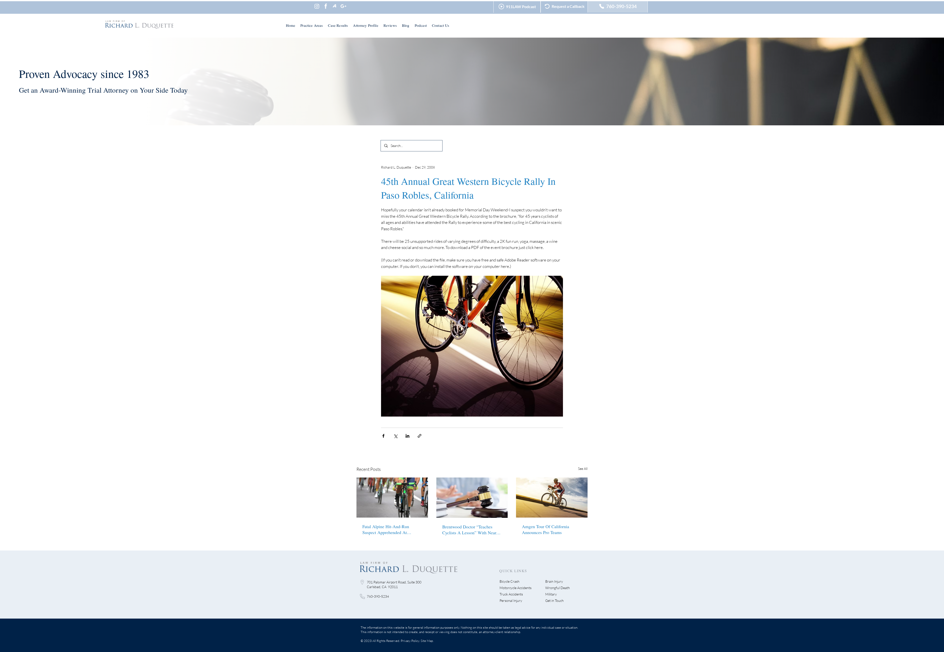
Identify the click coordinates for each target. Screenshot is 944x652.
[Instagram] (317, 6)
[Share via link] (419, 436)
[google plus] (343, 6)
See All (583, 468)
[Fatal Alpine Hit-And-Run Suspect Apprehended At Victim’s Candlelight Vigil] (392, 498)
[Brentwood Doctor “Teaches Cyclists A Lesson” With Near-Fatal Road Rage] (472, 498)
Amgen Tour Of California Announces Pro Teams (545, 529)
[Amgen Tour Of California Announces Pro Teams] (552, 498)
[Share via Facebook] (383, 436)
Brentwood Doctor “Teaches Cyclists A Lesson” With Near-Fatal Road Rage (470, 530)
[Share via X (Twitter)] (395, 436)
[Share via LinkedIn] (407, 436)
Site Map (427, 641)
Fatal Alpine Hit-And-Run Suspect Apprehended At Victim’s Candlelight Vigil (386, 529)
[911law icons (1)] (326, 6)
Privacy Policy (410, 641)
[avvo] (334, 6)
